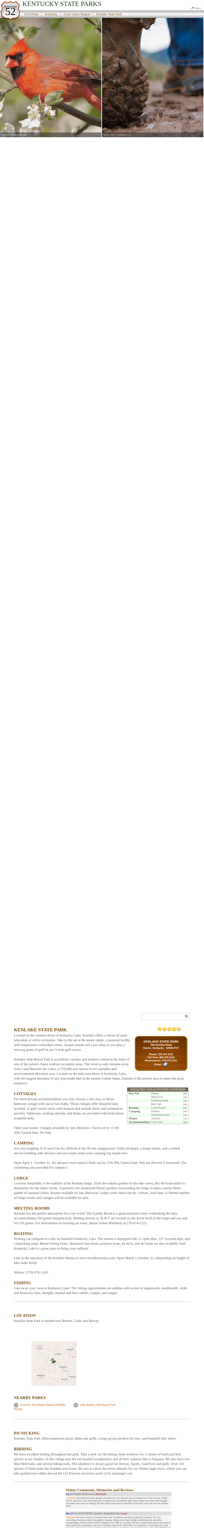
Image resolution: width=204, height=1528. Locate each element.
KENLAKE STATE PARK (161, 1041)
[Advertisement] (47, 1017)
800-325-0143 (167, 1057)
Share (197, 8)
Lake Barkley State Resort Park (98, 1404)
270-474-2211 (165, 1054)
